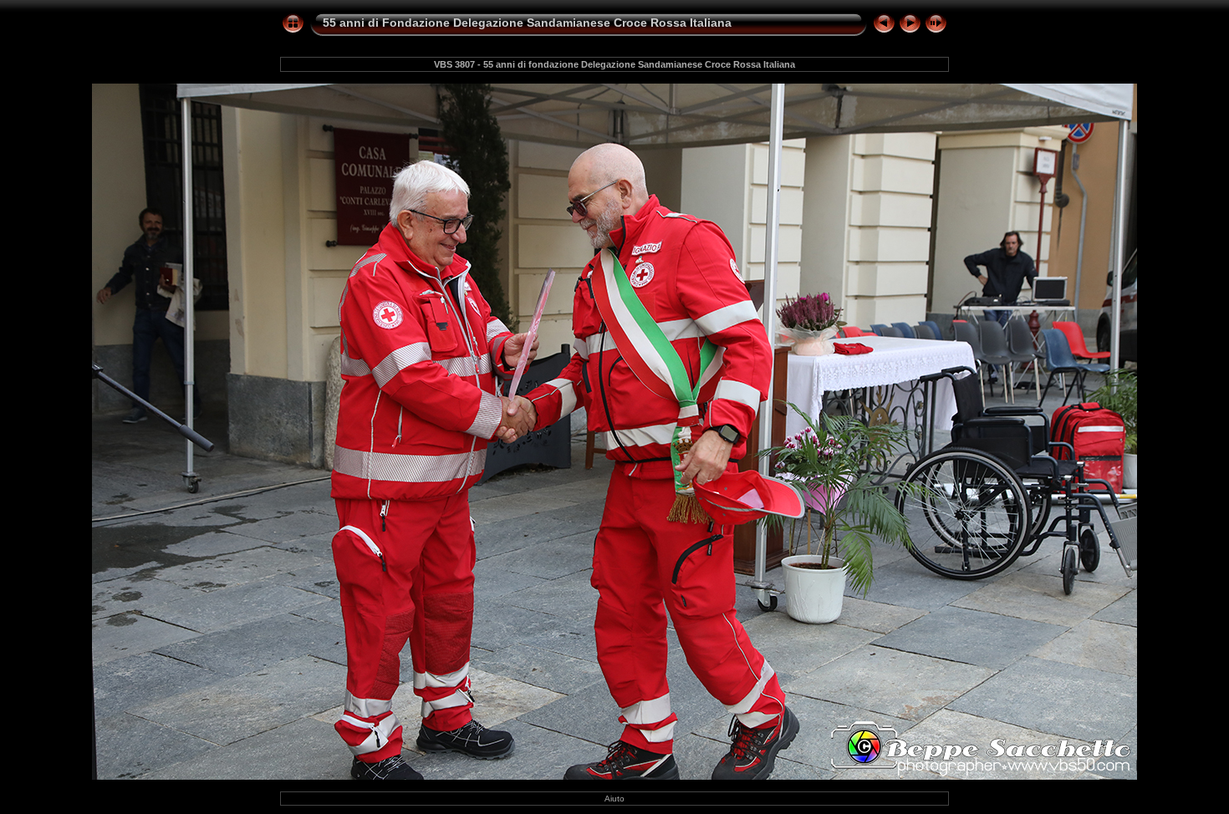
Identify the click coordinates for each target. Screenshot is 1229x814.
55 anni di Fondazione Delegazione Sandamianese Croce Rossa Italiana (527, 22)
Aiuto (614, 798)
